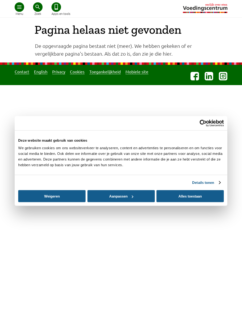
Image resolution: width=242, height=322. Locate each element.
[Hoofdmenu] (19, 7)
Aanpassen (118, 196)
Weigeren (52, 196)
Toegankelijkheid (105, 71)
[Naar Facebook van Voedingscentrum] (194, 76)
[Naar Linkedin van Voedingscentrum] (209, 76)
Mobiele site (136, 71)
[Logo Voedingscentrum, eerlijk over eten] (205, 8)
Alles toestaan (190, 196)
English (41, 71)
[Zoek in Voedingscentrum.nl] (38, 7)
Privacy (58, 71)
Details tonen (203, 183)
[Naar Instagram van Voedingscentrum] (223, 76)
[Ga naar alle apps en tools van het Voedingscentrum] (56, 7)
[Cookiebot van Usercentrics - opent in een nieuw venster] (203, 123)
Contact (22, 71)
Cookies (77, 71)
